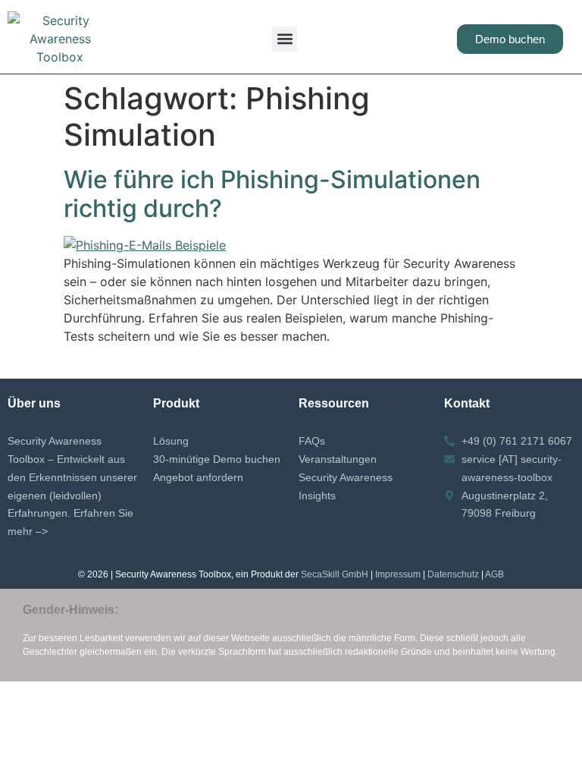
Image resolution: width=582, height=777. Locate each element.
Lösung (171, 441)
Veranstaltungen (338, 459)
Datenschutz (453, 574)
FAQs (312, 441)
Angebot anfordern (198, 477)
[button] (284, 39)
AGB (494, 574)
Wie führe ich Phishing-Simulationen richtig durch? (272, 194)
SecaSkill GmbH (334, 574)
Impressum (398, 574)
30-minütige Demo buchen (216, 459)
